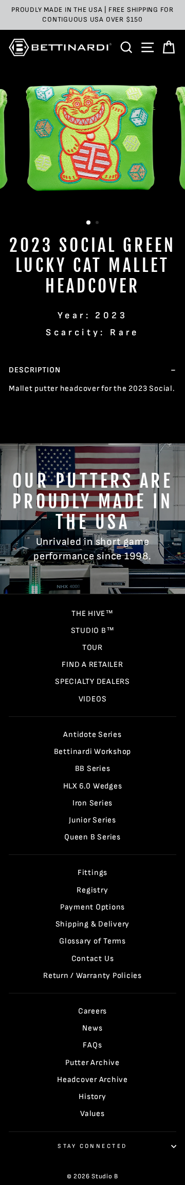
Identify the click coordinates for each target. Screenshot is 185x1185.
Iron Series (92, 803)
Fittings (92, 873)
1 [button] (88, 223)
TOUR (92, 647)
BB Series (92, 769)
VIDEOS (93, 699)
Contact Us (92, 959)
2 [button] (98, 223)
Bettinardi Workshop (93, 752)
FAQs (92, 1045)
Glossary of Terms (92, 941)
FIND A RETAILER (92, 664)
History (92, 1097)
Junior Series (92, 820)
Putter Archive (92, 1063)
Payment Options (92, 907)
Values (92, 1114)
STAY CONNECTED (92, 1146)
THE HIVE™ (92, 614)
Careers (92, 1011)
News (92, 1028)
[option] (92, 15)
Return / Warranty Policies (92, 976)
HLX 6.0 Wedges (92, 786)
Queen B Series (92, 837)
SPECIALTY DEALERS (92, 681)
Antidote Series (92, 735)
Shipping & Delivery (92, 924)
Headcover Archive (92, 1080)
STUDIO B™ (93, 631)
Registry (92, 890)
